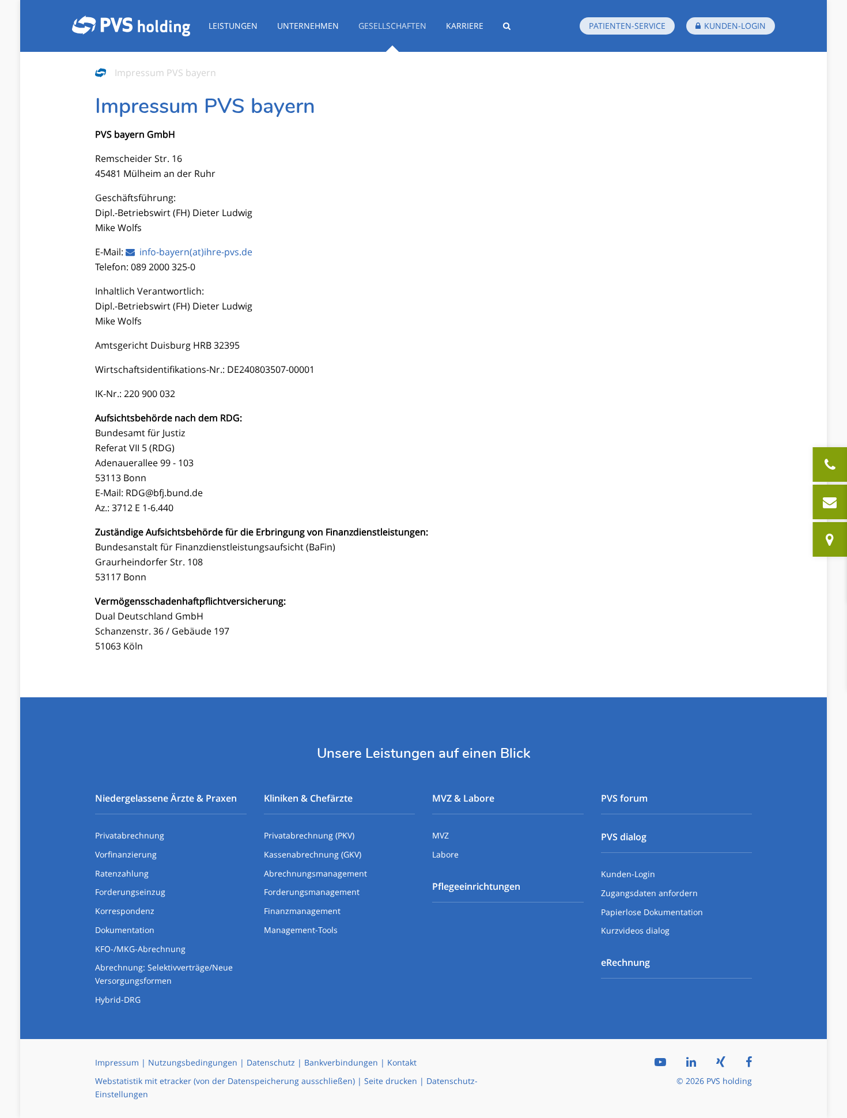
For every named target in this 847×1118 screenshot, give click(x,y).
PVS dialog (623, 836)
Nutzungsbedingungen (192, 1062)
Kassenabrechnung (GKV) (312, 854)
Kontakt (402, 1062)
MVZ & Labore (463, 798)
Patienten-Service (627, 25)
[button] (506, 26)
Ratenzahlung (122, 873)
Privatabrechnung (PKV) (309, 835)
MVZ (440, 835)
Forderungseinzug (130, 891)
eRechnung (625, 962)
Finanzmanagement (302, 910)
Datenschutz (271, 1062)
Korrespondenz (124, 910)
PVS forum (624, 798)
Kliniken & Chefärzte (308, 798)
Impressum (117, 1062)
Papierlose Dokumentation (652, 912)
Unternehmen (308, 25)
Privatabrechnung (129, 835)
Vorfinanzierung (126, 854)
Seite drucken (390, 1080)
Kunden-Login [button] (735, 25)
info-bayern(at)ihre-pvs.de (195, 251)
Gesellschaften (392, 25)
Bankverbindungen (341, 1062)
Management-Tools (301, 929)
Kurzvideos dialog (635, 930)
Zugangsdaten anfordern (649, 892)
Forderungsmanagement (312, 891)
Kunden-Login (628, 873)
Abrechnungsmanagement (315, 873)
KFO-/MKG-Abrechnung (140, 948)
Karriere (464, 25)
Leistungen (233, 25)
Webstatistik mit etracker (143, 1080)
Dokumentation (124, 929)
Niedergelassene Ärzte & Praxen (166, 798)
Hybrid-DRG (118, 999)
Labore (445, 854)
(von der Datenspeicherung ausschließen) (274, 1080)
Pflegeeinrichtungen (476, 886)
